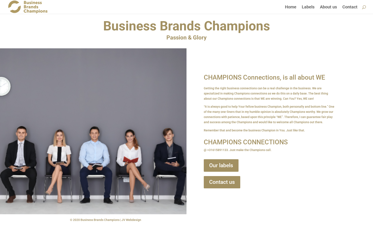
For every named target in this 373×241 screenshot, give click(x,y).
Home (290, 7)
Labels (308, 7)
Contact (349, 7)
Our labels (221, 165)
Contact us (222, 182)
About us (328, 7)
